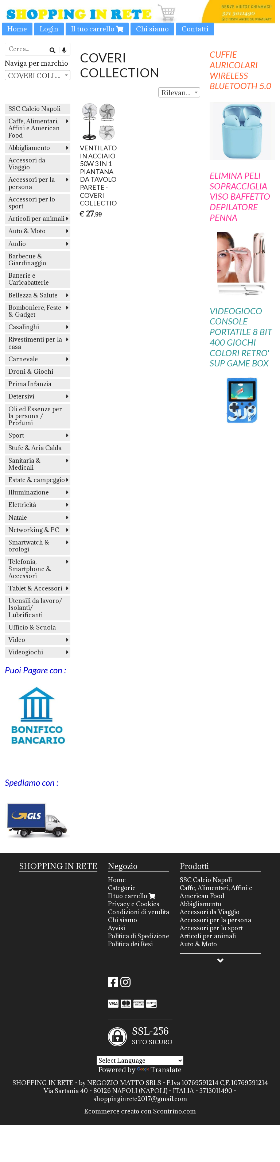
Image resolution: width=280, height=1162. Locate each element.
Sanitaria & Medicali (24, 464)
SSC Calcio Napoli (34, 109)
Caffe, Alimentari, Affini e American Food (34, 128)
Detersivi (21, 396)
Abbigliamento (29, 148)
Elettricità (22, 505)
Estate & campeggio (36, 480)
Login (49, 28)
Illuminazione (28, 492)
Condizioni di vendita (138, 912)
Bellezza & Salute (33, 295)
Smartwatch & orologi (29, 545)
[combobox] (179, 92)
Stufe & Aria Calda (35, 448)
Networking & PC (33, 530)
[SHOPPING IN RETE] (140, 17)
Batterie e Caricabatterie (28, 279)
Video (16, 640)
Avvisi (116, 928)
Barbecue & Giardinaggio (27, 259)
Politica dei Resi (130, 944)
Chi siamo (152, 28)
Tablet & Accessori (35, 588)
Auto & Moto (27, 231)
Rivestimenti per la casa (35, 342)
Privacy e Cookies (133, 904)
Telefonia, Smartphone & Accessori (29, 569)
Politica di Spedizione (138, 936)
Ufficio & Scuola (32, 627)
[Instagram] (125, 984)
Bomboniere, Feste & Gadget (34, 311)
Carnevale (23, 359)
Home (17, 28)
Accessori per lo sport (31, 202)
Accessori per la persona (31, 183)
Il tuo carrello (93, 28)
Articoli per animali (36, 219)
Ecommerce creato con (140, 1111)
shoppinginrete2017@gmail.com (140, 1099)
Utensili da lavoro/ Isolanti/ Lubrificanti (35, 608)
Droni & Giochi (30, 372)
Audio (17, 244)
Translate (166, 1069)
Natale (17, 517)
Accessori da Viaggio (26, 163)
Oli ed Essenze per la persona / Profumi (35, 416)
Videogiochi (25, 652)
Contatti (195, 28)
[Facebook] (113, 984)
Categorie (122, 888)
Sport (16, 435)
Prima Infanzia (29, 384)
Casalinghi (23, 327)
